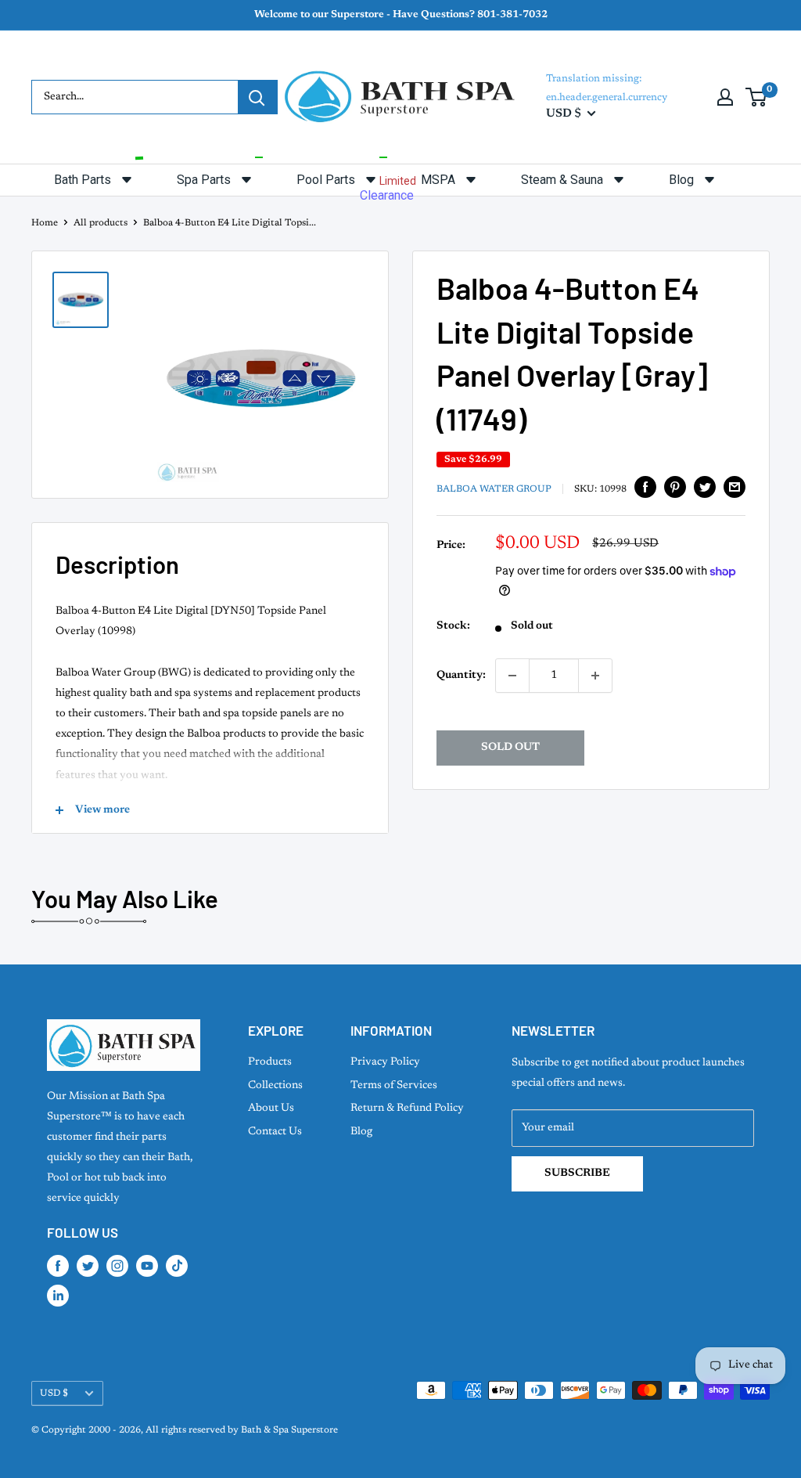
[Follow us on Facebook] (58, 1266)
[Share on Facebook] (645, 487)
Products (270, 1062)
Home (44, 223)
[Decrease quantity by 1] (512, 675)
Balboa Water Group (493, 489)
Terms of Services (393, 1085)
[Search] (257, 97)
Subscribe (577, 1173)
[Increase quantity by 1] (595, 675)
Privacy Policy (385, 1062)
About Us (271, 1108)
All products (101, 223)
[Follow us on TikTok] (177, 1266)
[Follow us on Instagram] (117, 1266)
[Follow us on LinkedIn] (58, 1296)
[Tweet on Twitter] (705, 487)
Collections (275, 1085)
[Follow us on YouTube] (147, 1266)
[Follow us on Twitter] (88, 1266)
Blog (361, 1132)
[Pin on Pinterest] (675, 487)
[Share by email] (734, 487)
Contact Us (275, 1132)
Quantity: (461, 675)
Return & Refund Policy (407, 1108)
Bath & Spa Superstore (289, 1430)
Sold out (510, 747)
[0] (757, 97)
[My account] (725, 97)
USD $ (54, 1393)
